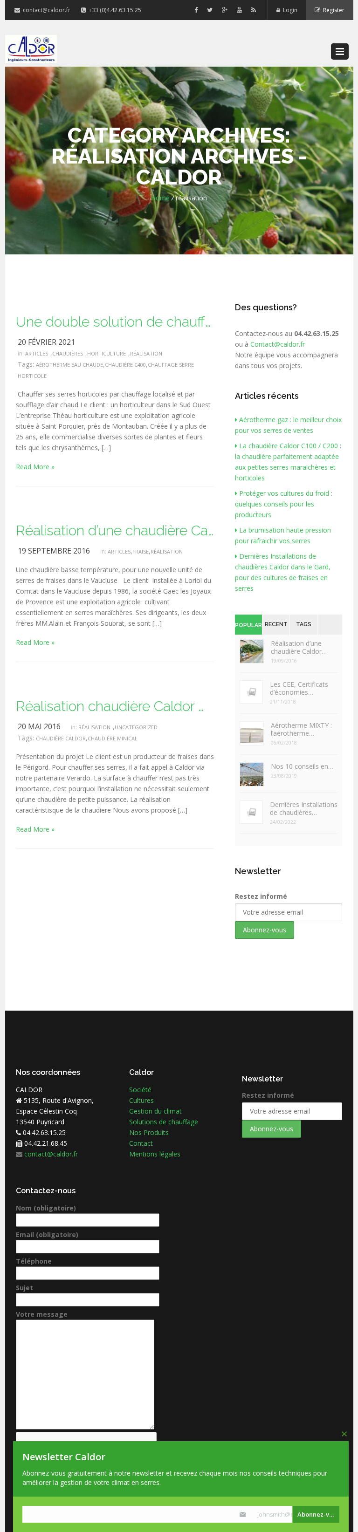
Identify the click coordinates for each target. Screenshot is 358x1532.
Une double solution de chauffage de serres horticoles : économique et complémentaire (115, 322)
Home (160, 197)
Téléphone (34, 1261)
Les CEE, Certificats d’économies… (299, 688)
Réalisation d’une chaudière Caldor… (299, 647)
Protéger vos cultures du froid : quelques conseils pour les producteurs (283, 504)
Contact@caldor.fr (277, 344)
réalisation (146, 353)
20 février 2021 (46, 342)
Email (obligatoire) (47, 1234)
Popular (248, 625)
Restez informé (261, 896)
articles (36, 353)
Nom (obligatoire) (46, 1208)
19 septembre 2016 (54, 551)
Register (332, 10)
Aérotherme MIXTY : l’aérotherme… (301, 729)
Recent (276, 624)
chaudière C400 (125, 364)
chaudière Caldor (61, 738)
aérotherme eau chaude (69, 364)
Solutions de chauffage (163, 1121)
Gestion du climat (155, 1111)
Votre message (42, 1314)
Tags (303, 624)
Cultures (141, 1100)
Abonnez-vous (318, 1514)
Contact (141, 1143)
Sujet (24, 1287)
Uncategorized (136, 727)
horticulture (106, 353)
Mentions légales (154, 1153)
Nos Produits (149, 1132)
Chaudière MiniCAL (113, 738)
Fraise (140, 551)
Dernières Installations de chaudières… (303, 808)
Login (288, 10)
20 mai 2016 (39, 726)
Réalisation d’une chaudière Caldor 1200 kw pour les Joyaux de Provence (115, 530)
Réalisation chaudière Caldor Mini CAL (115, 706)
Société (140, 1089)
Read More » (35, 466)
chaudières (67, 353)
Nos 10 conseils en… (302, 766)
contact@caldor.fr (46, 10)
